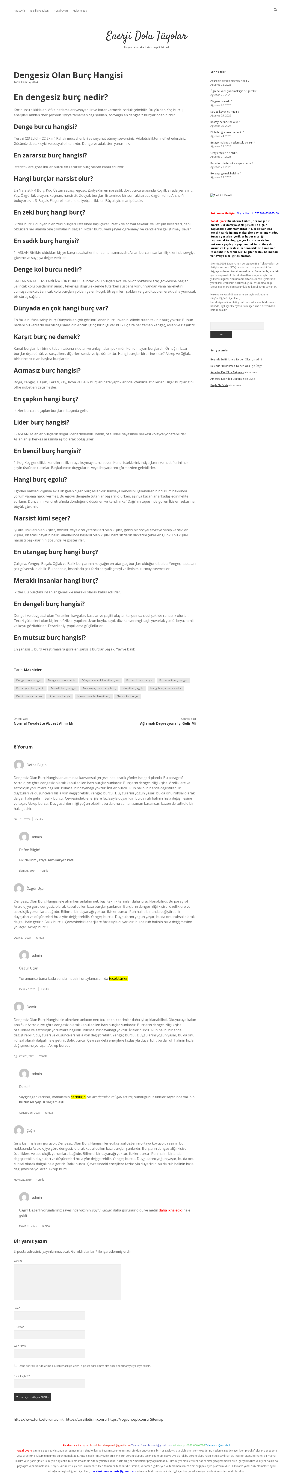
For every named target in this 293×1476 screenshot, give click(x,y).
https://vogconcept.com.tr (128, 1419)
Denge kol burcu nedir (61, 680)
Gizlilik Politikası (39, 10)
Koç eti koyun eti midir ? (224, 111)
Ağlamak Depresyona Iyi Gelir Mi (168, 723)
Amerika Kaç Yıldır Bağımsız (227, 372)
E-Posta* (19, 1327)
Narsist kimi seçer (127, 696)
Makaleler (33, 669)
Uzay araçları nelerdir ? (224, 153)
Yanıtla (39, 819)
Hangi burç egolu (133, 688)
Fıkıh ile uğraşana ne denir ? (227, 132)
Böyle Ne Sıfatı (219, 385)
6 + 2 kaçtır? (22, 1376)
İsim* (17, 1308)
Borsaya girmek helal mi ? (225, 173)
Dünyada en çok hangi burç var (100, 680)
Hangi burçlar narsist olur (165, 688)
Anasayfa (19, 10)
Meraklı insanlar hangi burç (93, 696)
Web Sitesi (20, 1346)
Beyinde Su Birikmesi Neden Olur (230, 359)
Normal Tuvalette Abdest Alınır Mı (43, 723)
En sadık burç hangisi (63, 688)
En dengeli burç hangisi (173, 680)
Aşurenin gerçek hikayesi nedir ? (229, 81)
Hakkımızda (80, 10)
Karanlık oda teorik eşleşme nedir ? (231, 163)
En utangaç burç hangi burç (99, 688)
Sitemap (156, 1419)
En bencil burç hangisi (139, 680)
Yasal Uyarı (61, 10)
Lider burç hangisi (60, 696)
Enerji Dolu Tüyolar (146, 36)
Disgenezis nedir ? (221, 101)
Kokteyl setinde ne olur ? (225, 122)
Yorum (18, 1261)
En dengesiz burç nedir (30, 688)
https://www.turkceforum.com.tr (39, 1419)
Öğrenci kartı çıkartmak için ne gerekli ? (233, 91)
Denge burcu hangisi (28, 680)
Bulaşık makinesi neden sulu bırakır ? (232, 142)
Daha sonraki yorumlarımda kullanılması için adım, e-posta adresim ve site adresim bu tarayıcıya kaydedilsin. (85, 1366)
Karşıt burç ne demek (29, 696)
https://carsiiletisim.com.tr (86, 1419)
